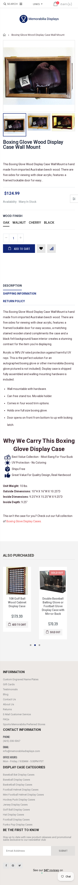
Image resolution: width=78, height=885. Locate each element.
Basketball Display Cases (17, 784)
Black (49, 222)
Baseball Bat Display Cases (18, 774)
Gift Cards (9, 684)
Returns (7, 709)
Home (4, 35)
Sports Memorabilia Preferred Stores (24, 724)
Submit (63, 850)
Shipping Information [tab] (19, 293)
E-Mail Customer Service (17, 714)
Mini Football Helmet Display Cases (23, 794)
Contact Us (9, 699)
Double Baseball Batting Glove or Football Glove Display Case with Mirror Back (21, 606)
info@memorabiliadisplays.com (21, 751)
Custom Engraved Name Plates (20, 679)
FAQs (6, 719)
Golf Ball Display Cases (16, 809)
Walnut (19, 222)
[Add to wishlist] (41, 248)
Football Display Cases (16, 819)
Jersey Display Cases (15, 804)
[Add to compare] (51, 248)
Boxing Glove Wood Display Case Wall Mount (33, 144)
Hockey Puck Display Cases (19, 799)
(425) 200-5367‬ (11, 740)
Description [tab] (12, 285)
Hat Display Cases (13, 814)
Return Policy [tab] (14, 301)
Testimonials (10, 689)
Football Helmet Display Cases (20, 789)
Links (36, 4)
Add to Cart (22, 248)
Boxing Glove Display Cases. (24, 521)
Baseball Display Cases (16, 779)
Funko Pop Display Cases (17, 824)
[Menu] (21, 4)
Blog (5, 694)
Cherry (35, 222)
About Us (8, 704)
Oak (6, 222)
